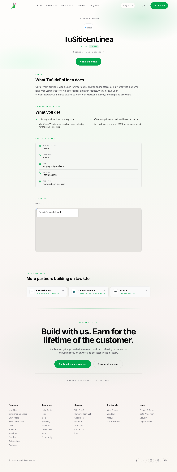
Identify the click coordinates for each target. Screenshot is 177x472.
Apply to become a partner (73, 364)
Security (143, 417)
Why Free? (94, 5)
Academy (46, 421)
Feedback (13, 437)
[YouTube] (165, 460)
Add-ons (82, 5)
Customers (79, 417)
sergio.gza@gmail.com (53, 166)
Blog (44, 417)
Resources (66, 5)
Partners (78, 421)
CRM (11, 425)
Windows (111, 414)
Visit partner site (88, 61)
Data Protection (147, 414)
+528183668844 (50, 175)
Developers (47, 429)
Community (47, 437)
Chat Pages (14, 417)
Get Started (159, 5)
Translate (78, 425)
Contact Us (79, 429)
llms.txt (77, 433)
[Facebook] (136, 460)
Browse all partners (108, 364)
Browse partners (90, 19)
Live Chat (13, 410)
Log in (142, 5)
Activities (13, 433)
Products (50, 5)
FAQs (44, 414)
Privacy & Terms (147, 410)
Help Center (47, 410)
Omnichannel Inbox (18, 414)
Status (44, 433)
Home (39, 5)
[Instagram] (158, 460)
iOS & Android (113, 421)
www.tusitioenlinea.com (54, 183)
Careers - (82, 414)
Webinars (46, 425)
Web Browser (113, 410)
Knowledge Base (16, 421)
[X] (144, 460)
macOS (110, 417)
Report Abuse (146, 421)
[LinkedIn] (151, 460)
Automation (14, 441)
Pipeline (12, 429)
